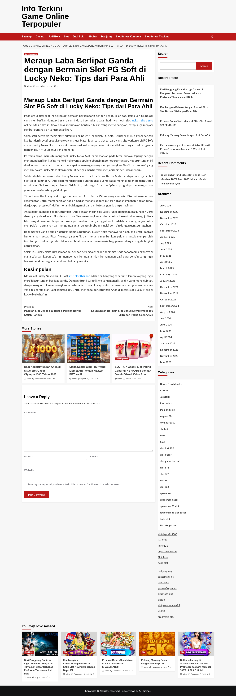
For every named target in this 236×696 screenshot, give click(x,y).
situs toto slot (165, 593)
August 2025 (167, 236)
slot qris (164, 467)
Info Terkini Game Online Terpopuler (45, 16)
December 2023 (169, 349)
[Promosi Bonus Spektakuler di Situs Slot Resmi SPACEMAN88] (118, 644)
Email (94, 456)
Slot (66, 36)
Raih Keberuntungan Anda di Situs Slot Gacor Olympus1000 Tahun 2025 (42, 370)
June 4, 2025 (131, 379)
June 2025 (166, 249)
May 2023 (165, 362)
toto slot (165, 519)
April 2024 (166, 337)
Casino (40, 36)
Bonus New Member (171, 384)
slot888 (164, 486)
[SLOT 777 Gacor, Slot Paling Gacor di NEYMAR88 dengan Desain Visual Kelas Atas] (133, 348)
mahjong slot (167, 409)
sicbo (163, 435)
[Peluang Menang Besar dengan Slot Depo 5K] (157, 644)
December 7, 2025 (198, 674)
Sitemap (27, 36)
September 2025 (169, 230)
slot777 (164, 474)
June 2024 (166, 324)
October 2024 (168, 299)
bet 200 (162, 539)
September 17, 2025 (43, 379)
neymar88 (165, 416)
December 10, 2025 (120, 671)
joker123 (163, 545)
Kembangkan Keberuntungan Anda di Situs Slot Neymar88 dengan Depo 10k (184, 109)
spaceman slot (166, 576)
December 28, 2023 (44, 86)
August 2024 (167, 312)
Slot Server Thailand (157, 36)
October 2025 (168, 224)
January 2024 (167, 343)
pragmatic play (166, 616)
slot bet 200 (167, 448)
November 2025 (169, 218)
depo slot (163, 562)
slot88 (163, 480)
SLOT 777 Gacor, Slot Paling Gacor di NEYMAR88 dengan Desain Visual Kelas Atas (133, 370)
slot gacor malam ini (169, 605)
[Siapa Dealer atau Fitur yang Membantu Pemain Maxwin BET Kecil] (88, 348)
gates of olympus (167, 588)
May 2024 (165, 330)
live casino (166, 403)
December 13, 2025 (81, 674)
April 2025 (166, 261)
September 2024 (169, 305)
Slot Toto (163, 557)
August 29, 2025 (86, 379)
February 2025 (168, 274)
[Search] (212, 37)
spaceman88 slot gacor (173, 512)
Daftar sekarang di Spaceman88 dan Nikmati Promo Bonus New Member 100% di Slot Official (185, 149)
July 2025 (165, 243)
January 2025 (167, 280)
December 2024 (169, 287)
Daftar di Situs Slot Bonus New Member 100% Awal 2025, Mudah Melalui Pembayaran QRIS (184, 179)
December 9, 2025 (159, 667)
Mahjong (106, 36)
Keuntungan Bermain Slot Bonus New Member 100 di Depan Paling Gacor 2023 (122, 310)
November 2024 (169, 293)
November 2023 (169, 355)
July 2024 (165, 318)
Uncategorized (31, 54)
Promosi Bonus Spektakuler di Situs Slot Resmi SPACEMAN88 (186, 123)
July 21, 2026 (40, 677)
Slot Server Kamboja (128, 36)
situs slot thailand (79, 276)
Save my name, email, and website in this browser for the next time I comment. (73, 484)
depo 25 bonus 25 (167, 551)
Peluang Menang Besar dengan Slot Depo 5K (185, 135)
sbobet (164, 429)
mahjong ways (165, 570)
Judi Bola (54, 36)
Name (28, 456)
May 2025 (165, 255)
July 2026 (165, 205)
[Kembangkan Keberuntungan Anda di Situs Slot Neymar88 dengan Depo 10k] (79, 644)
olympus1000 (167, 422)
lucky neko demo (142, 120)
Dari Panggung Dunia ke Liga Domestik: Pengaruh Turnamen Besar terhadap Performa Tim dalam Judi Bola (182, 93)
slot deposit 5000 (167, 534)
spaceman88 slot (169, 506)
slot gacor (165, 454)
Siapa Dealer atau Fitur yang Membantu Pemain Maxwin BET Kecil (87, 370)
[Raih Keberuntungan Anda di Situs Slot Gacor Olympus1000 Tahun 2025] (43, 348)
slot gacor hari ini (169, 461)
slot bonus (163, 582)
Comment (31, 412)
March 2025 (167, 268)
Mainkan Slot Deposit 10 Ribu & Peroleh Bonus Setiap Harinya (52, 310)
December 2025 (169, 211)
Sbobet (92, 36)
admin (29, 86)
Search (163, 53)
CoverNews (128, 690)
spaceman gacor (169, 499)
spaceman (165, 493)
